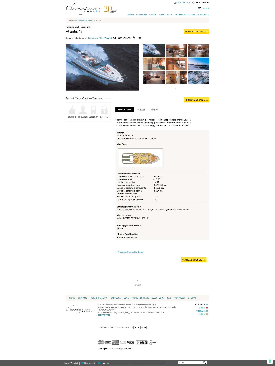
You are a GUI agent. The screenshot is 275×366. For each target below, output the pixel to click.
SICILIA (202, 308)
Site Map (192, 298)
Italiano (205, 8)
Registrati (74, 363)
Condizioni (126, 349)
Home (72, 298)
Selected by (158, 298)
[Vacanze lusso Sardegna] (84, 9)
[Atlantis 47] (154, 50)
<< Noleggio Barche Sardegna (129, 252)
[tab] (124, 109)
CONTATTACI (183, 3)
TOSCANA (200, 311)
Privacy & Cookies (113, 349)
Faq (169, 298)
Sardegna (116, 298)
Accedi (67, 363)
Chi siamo (82, 298)
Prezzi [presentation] (141, 110)
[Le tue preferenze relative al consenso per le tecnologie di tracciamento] (270, 361)
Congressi (179, 298)
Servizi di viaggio (99, 298)
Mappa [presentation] (154, 110)
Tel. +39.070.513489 (121, 38)
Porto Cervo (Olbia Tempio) (100, 38)
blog (126, 298)
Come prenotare (140, 298)
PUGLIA (202, 314)
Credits (101, 349)
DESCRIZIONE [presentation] (124, 110)
